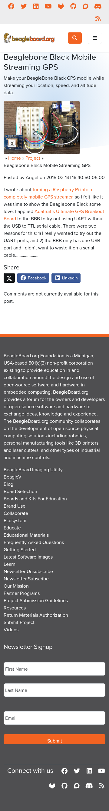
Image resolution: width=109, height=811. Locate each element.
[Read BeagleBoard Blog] (98, 18)
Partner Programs (22, 593)
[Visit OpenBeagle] (60, 6)
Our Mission (16, 585)
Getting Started (20, 549)
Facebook (36, 278)
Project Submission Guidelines (36, 600)
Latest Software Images (28, 556)
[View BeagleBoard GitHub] (73, 6)
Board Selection (20, 491)
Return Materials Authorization (36, 615)
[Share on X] (9, 278)
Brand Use (14, 505)
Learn (9, 564)
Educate (12, 527)
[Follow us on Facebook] (11, 6)
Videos (11, 629)
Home (14, 158)
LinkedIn (69, 278)
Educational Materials (26, 535)
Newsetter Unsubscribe (28, 571)
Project (32, 158)
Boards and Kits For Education (35, 498)
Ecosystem (15, 520)
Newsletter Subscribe (26, 578)
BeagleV (12, 476)
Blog (8, 484)
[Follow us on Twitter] (23, 6)
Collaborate (16, 513)
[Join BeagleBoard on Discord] (98, 6)
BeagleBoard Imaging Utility (33, 469)
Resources (15, 607)
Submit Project (19, 622)
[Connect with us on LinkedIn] (36, 6)
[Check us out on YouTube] (48, 6)
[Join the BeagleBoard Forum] (85, 6)
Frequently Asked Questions (34, 542)
